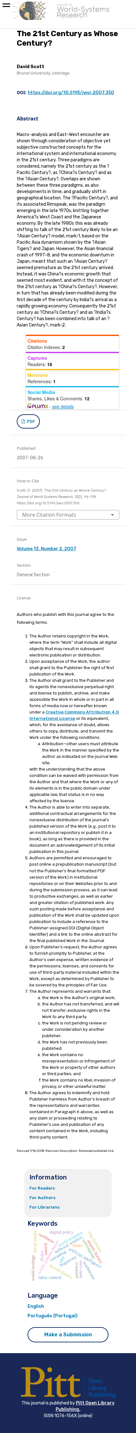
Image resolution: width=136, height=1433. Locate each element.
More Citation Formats (49, 514)
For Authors (42, 1197)
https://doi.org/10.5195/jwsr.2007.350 (71, 92)
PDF (30, 421)
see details (63, 406)
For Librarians (44, 1207)
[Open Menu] (6, 6)
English (36, 1306)
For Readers (42, 1188)
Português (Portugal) (52, 1316)
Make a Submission (68, 1335)
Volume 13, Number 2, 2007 (46, 549)
